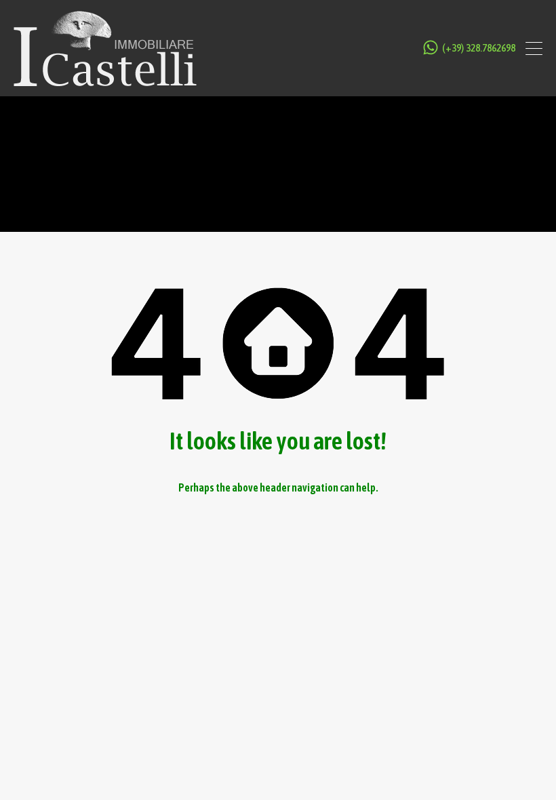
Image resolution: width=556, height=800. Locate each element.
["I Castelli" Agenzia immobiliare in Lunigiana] (105, 79)
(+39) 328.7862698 (478, 48)
